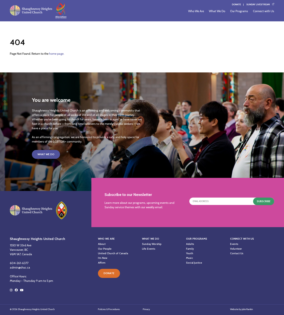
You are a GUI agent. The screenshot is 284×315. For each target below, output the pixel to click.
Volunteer (236, 248)
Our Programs (239, 11)
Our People (105, 248)
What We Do (217, 11)
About (102, 244)
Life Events (148, 248)
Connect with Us (263, 11)
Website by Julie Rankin (241, 309)
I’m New (102, 257)
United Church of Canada (113, 253)
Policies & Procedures (109, 309)
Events (234, 244)
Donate (236, 4)
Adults (190, 244)
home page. (56, 54)
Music (189, 257)
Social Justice (194, 262)
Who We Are (196, 11)
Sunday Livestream (258, 4)
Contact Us (236, 253)
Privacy (146, 309)
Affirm (101, 262)
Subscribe (264, 201)
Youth (189, 253)
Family (190, 248)
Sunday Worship (151, 244)
